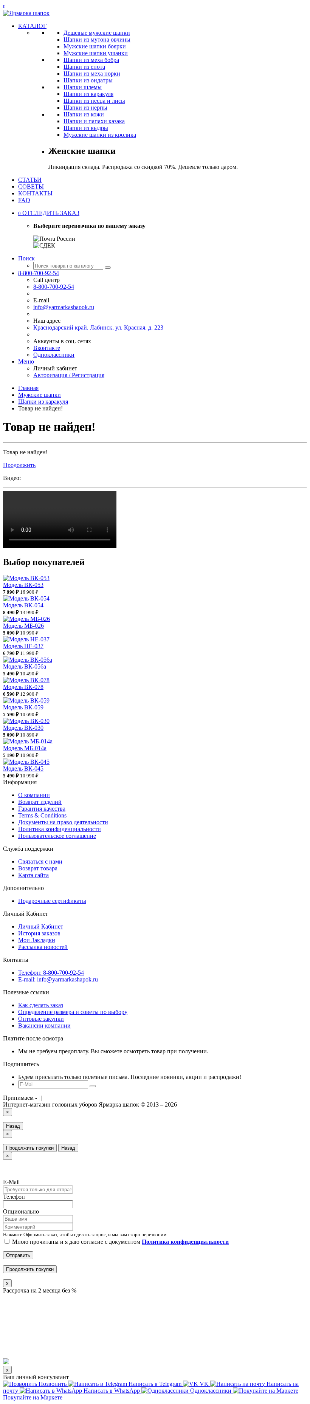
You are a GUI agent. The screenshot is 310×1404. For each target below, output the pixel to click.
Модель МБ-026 (23, 625)
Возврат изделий (40, 802)
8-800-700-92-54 (53, 286)
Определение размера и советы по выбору (72, 1012)
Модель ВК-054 (23, 605)
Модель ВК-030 (23, 727)
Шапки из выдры (86, 128)
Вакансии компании (44, 1025)
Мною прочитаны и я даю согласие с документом (120, 1241)
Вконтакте (46, 348)
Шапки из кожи (84, 114)
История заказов (39, 933)
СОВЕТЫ (31, 186)
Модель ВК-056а (24, 666)
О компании (34, 795)
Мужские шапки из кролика (100, 135)
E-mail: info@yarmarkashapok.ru (58, 979)
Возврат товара (37, 868)
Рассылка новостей (43, 947)
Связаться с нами (40, 861)
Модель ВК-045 (23, 768)
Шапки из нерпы (85, 107)
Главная (28, 388)
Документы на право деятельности (63, 822)
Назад (13, 1126)
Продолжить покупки (30, 1148)
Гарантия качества (41, 808)
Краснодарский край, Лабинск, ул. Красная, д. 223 (98, 327)
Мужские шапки (39, 395)
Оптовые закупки (41, 1018)
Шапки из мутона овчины (97, 39)
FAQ (24, 200)
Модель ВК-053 (23, 585)
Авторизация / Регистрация (68, 375)
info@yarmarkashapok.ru (63, 307)
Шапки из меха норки (92, 73)
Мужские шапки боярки (95, 46)
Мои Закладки (36, 940)
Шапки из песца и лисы (94, 101)
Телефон (14, 1196)
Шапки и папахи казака (94, 121)
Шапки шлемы (83, 87)
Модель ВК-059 (23, 707)
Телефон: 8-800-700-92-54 (51, 972)
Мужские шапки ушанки (96, 53)
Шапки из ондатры (88, 80)
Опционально (21, 1211)
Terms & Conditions (42, 815)
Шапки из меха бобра (91, 60)
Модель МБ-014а (24, 748)
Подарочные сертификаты (52, 901)
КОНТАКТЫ (35, 193)
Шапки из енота (84, 66)
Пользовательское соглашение (57, 836)
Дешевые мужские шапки (97, 32)
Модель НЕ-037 (23, 646)
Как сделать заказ (40, 1005)
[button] (48, 213)
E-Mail (11, 1182)
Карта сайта (33, 875)
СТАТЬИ (30, 179)
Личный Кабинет (40, 926)
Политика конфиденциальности (59, 829)
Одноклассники (53, 354)
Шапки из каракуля (88, 94)
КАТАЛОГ (32, 26)
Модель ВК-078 (23, 687)
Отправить (18, 1255)
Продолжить (19, 465)
